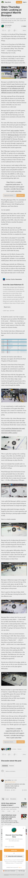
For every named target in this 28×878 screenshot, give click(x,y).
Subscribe (14, 850)
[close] (23, 828)
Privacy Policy (19, 863)
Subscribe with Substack (15, 856)
